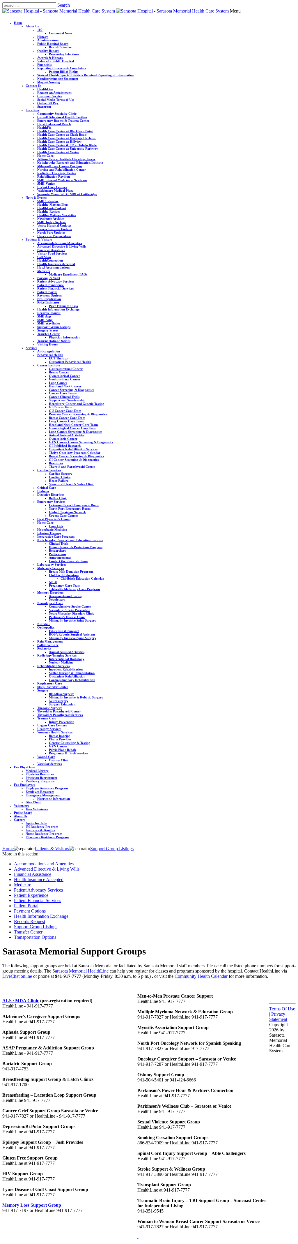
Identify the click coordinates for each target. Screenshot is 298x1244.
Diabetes (43, 491)
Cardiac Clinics (59, 477)
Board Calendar (60, 47)
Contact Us (33, 85)
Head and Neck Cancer (65, 386)
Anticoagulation (48, 351)
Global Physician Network (67, 512)
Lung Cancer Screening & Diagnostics (75, 431)
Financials (44, 64)
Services (31, 348)
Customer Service (49, 96)
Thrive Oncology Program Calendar (74, 452)
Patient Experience (50, 285)
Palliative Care (47, 645)
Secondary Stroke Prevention (69, 610)
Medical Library (37, 770)
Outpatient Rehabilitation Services (73, 449)
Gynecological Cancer (64, 375)
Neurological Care (50, 603)
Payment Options (49, 295)
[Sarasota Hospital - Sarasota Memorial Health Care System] (58, 10)
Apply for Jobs (36, 823)
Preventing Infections (64, 54)
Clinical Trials (58, 543)
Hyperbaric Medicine (52, 529)
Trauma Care (46, 718)
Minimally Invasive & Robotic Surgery (76, 697)
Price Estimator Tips (63, 306)
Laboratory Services (51, 564)
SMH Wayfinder (48, 323)
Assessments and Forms (65, 596)
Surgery (43, 690)
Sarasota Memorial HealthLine (80, 970)
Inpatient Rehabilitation (66, 669)
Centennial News (60, 33)
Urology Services (49, 728)
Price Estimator (48, 302)
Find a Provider (60, 739)
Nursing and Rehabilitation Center (61, 169)
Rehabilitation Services (53, 666)
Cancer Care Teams (63, 393)
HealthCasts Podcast (51, 208)
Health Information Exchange (58, 309)
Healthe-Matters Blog (52, 204)
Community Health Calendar (201, 976)
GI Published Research (65, 445)
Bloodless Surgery (61, 694)
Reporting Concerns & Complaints (61, 68)
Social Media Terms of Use (55, 99)
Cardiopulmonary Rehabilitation (72, 680)
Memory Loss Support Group (31, 1205)
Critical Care (46, 487)
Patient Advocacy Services (55, 281)
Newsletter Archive (50, 218)
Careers (19, 819)
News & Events (36, 197)
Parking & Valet (48, 278)
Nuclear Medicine (61, 662)
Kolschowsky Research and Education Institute (70, 162)
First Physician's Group (53, 519)
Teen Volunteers (37, 809)
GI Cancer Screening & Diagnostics (74, 459)
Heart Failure (58, 480)
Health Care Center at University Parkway (67, 148)
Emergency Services (51, 501)
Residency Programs (40, 781)
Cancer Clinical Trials (64, 396)
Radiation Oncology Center (56, 173)
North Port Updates (51, 232)
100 (39, 29)
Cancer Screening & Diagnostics (71, 389)
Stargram (44, 106)
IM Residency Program (42, 826)
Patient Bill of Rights (63, 71)
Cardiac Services (49, 470)
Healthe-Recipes (48, 211)
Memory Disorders (50, 592)
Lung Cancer (58, 382)
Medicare (43, 271)
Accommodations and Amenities (59, 243)
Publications (57, 554)
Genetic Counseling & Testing (69, 742)
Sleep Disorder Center (52, 687)
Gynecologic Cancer (63, 438)
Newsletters (57, 599)
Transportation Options (53, 341)
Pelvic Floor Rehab (62, 749)
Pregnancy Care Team (64, 585)
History (42, 36)
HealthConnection (50, 260)
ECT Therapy (58, 358)
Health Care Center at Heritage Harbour (66, 138)
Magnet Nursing (48, 82)
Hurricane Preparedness (54, 236)
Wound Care (46, 756)
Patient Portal (47, 292)
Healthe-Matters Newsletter (56, 215)
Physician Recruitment (41, 777)
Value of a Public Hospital (55, 61)
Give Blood (33, 802)
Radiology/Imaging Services (57, 655)
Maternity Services (50, 568)
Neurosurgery (58, 701)
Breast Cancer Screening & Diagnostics (76, 456)
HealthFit (44, 127)
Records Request (49, 313)
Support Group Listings (53, 327)
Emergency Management (43, 795)
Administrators (47, 40)
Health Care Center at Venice (58, 152)
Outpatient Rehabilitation (67, 676)
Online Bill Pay (47, 103)
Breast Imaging (59, 735)
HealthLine (45, 89)
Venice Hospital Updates (54, 225)
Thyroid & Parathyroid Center (59, 711)
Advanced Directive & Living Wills (61, 246)
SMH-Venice (46, 183)
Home (18, 22)
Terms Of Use (282, 1008)
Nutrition (43, 624)
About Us (32, 26)
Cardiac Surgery (60, 473)
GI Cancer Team (60, 407)
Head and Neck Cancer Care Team (73, 424)
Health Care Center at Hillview (59, 141)
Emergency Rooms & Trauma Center (63, 120)
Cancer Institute (48, 365)
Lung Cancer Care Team (66, 421)
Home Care (45, 155)
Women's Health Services (54, 732)
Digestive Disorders (50, 494)
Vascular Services (49, 763)
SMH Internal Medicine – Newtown (62, 180)
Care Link (56, 526)
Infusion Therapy (49, 533)
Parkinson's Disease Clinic (67, 617)
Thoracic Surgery (49, 708)
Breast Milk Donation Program (71, 571)
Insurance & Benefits (40, 830)
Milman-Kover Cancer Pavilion (59, 166)
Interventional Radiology (66, 659)
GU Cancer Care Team (65, 410)
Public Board (23, 812)
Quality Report (48, 50)
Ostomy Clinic (59, 760)
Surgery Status (47, 330)
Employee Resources (40, 791)
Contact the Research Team (68, 561)
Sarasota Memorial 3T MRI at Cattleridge (67, 194)
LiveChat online (17, 976)
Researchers (57, 550)
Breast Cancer (59, 372)
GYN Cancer (58, 746)
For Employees (24, 784)
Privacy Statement (278, 1017)
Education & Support (64, 631)
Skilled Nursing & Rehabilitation (72, 673)
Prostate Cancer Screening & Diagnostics (78, 414)
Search (63, 5)
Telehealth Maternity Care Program (74, 589)
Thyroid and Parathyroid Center (72, 466)
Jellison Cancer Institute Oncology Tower (66, 159)
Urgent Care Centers (52, 187)
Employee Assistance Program (47, 788)
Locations (32, 110)
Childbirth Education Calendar (82, 578)
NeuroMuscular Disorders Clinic (71, 613)
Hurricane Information (53, 798)
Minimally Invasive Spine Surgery (72, 620)
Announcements (60, 557)
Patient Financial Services (55, 288)
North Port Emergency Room (70, 508)
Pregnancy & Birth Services (68, 753)
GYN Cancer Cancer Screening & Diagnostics (81, 442)
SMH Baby (45, 320)
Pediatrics (44, 648)
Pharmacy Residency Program (47, 837)
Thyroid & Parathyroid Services (60, 715)
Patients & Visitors (39, 239)
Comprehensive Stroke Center (70, 606)
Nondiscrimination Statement (57, 78)
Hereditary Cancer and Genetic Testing (76, 403)
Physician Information (64, 337)
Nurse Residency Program (44, 833)
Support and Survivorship (67, 400)
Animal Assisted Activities (66, 435)
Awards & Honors (50, 57)
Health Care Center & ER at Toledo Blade (67, 145)
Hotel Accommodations (53, 267)
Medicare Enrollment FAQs (68, 274)
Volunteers (21, 805)
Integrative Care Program (55, 536)
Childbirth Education (64, 575)
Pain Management (50, 641)
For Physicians (24, 767)
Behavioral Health (50, 355)
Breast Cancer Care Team (67, 417)
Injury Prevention (61, 722)
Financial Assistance (51, 250)
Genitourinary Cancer (64, 379)
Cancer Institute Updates (54, 229)
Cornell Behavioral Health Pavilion (62, 117)
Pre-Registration (49, 299)
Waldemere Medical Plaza (55, 190)
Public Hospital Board (52, 43)
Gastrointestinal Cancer (66, 368)
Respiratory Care (49, 683)
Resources (56, 463)
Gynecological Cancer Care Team (72, 428)
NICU (53, 582)
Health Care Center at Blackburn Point (65, 131)
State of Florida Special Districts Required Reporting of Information (85, 75)
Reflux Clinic (58, 498)
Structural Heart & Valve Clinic (71, 484)
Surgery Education (62, 704)
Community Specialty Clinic (57, 113)
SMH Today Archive (51, 222)
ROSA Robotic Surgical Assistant (72, 634)
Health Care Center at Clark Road (61, 134)
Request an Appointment (54, 92)
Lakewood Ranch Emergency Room (74, 505)
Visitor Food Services (52, 253)
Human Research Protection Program (75, 547)
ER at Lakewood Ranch (54, 124)
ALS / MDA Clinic (20, 1000)
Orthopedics (45, 627)
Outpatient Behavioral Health (70, 362)
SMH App (44, 316)
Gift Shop (44, 257)
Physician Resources (40, 774)
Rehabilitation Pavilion (53, 176)
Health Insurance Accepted (56, 264)
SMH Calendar (47, 201)
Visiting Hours (47, 344)
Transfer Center (48, 334)
